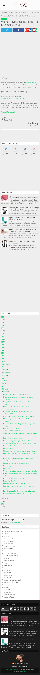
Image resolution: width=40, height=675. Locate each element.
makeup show (8, 585)
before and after (9, 546)
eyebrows (7, 563)
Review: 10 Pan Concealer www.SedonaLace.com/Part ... (15, 430)
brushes (6, 551)
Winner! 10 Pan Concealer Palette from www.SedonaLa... (17, 408)
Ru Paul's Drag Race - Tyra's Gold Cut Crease (18, 441)
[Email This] (34, 30)
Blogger (23, 671)
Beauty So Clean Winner (12, 481)
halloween (7, 578)
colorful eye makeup (11, 556)
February (6, 392)
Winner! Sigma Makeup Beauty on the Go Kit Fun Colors (20, 420)
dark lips (6, 558)
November (6, 367)
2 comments (31, 16)
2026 (3, 317)
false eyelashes (9, 568)
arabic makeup (9, 541)
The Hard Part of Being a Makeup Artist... (17, 483)
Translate (17, 522)
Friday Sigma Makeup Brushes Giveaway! (24, 208)
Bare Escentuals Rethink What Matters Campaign (20, 491)
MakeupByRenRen (21, 664)
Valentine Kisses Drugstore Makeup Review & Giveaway (19, 460)
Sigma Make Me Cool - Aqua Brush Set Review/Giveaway (22, 219)
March (5, 389)
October (6, 370)
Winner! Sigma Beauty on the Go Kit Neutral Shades (21, 471)
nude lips (7, 590)
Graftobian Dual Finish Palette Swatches (17, 463)
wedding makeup (9, 595)
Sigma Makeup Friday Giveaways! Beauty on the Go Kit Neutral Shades (23, 230)
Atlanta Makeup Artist (8, 112)
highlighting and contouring (13, 580)
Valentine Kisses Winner (12, 446)
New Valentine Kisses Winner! (14, 438)
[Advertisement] (20, 174)
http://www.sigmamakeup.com (13, 98)
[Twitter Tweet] (6, 30)
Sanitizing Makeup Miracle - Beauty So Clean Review (18, 495)
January (6, 498)
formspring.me (9, 448)
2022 (3, 328)
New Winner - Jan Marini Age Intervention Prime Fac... (20, 487)
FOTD (6, 534)
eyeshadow (8, 565)
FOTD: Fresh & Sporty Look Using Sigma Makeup (20, 416)
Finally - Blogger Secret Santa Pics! (15, 478)
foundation (7, 570)
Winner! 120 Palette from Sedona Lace (16, 394)
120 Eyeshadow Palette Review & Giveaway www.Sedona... (18, 413)
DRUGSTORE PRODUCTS (13, 531)
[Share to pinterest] (28, 30)
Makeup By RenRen (11, 669)
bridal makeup (8, 548)
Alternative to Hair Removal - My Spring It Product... (21, 451)
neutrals (6, 587)
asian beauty (8, 544)
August (5, 375)
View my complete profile (20, 667)
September (7, 372)
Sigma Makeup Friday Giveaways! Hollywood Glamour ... (19, 398)
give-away (7, 573)
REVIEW (6, 536)
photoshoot (8, 592)
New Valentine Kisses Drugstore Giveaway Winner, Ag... (20, 425)
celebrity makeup (10, 553)
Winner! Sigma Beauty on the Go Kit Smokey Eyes (20, 443)
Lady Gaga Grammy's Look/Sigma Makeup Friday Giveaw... (20, 455)
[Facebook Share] (18, 30)
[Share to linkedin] (30, 30)
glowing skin (8, 575)
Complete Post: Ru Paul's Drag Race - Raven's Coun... (19, 403)
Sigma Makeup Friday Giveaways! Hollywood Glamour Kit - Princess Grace (24, 197)
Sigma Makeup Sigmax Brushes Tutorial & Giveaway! (23, 242)
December (6, 364)
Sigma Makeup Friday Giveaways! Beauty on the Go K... (21, 434)
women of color (9, 597)
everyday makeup (10, 561)
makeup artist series (11, 582)
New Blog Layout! (10, 468)
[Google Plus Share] (26, 30)
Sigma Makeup (30, 83)
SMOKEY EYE (8, 539)
